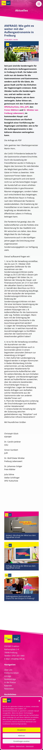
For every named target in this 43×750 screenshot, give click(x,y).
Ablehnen (21, 736)
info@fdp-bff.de (18, 659)
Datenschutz (20, 746)
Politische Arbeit (11, 673)
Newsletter (9, 688)
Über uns (8, 670)
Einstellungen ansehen (21, 741)
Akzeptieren (21, 730)
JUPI (27, 107)
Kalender (8, 685)
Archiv (15, 40)
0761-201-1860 (18, 655)
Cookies (12, 746)
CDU (22, 107)
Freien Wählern (11, 110)
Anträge (7, 676)
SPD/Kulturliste (11, 107)
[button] (39, 701)
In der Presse (10, 682)
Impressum (30, 746)
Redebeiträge (10, 679)
